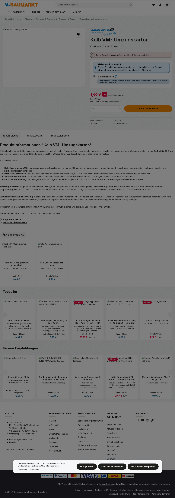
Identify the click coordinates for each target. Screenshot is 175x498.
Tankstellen (54, 446)
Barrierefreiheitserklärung (121, 490)
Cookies (98, 490)
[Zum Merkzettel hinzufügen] (78, 34)
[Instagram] (148, 421)
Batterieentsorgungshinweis (90, 421)
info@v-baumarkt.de (23, 439)
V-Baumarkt (54, 425)
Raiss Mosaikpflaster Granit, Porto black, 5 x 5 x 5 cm (122, 321)
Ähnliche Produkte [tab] (13, 234)
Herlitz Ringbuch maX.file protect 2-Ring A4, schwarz (122, 378)
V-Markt (52, 421)
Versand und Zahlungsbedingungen (88, 443)
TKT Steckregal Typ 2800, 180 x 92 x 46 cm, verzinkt (87, 321)
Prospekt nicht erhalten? (113, 448)
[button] (116, 77)
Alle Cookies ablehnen (112, 466)
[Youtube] (143, 421)
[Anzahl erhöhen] (120, 108)
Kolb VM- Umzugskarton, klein (52, 264)
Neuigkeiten (112, 433)
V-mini (51, 429)
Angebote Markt (114, 424)
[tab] (10, 136)
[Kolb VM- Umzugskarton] (44, 57)
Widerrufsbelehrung (87, 449)
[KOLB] (104, 32)
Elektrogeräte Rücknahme (84, 427)
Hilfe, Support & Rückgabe (85, 435)
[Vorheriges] (5, 315)
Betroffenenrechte (141, 494)
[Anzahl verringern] (93, 108)
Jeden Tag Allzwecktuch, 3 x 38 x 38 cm (53, 321)
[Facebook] (138, 421)
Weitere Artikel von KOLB (15, 222)
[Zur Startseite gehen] (21, 5)
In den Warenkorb (148, 108)
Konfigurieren (86, 466)
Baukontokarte (113, 437)
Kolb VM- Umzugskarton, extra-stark (17, 264)
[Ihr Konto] (160, 5)
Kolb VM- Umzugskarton (156, 320)
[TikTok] (152, 421)
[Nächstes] (170, 315)
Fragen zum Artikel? (13, 219)
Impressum (87, 490)
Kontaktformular (28, 449)
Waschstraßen (55, 451)
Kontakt (12, 442)
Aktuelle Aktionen (115, 429)
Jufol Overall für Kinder (18, 320)
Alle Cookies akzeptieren (143, 466)
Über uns (111, 459)
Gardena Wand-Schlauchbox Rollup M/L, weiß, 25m (53, 378)
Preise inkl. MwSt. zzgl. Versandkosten (105, 102)
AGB (106, 490)
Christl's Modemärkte (58, 434)
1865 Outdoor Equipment (55, 440)
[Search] (130, 5)
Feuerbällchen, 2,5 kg (18, 377)
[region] (44, 57)
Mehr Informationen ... (50, 466)
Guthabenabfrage (115, 442)
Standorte (111, 454)
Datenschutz (23, 470)
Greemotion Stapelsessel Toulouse (87, 378)
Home (78, 490)
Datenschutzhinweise (145, 490)
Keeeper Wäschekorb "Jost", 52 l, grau (156, 378)
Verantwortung (163, 490)
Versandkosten (106, 484)
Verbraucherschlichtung (119, 494)
